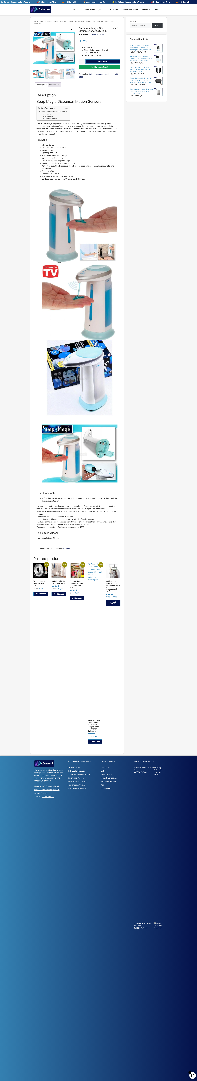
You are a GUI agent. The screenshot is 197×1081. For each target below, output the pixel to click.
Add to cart (103, 61)
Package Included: (51, 118)
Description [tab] (42, 85)
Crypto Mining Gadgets (92, 9)
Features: (48, 114)
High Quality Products (76, 771)
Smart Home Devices (130, 9)
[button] (72, 30)
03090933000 (48, 797)
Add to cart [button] (41, 594)
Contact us (146, 9)
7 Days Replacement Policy (79, 774)
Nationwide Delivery (76, 778)
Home (35, 21)
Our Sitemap (106, 788)
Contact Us (105, 767)
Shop (73, 9)
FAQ (102, 771)
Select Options (113, 603)
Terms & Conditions (109, 778)
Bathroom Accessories (68, 21)
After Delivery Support (77, 788)
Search (133, 21)
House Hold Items (51, 21)
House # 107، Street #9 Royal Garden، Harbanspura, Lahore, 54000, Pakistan (47, 789)
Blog (102, 785)
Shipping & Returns (108, 781)
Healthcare (114, 9)
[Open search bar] (164, 9)
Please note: (49, 116)
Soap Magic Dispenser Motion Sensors (53, 112)
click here (67, 549)
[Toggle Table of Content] (65, 108)
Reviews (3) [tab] (54, 85)
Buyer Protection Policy (77, 781)
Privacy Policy (106, 774)
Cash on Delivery (74, 767)
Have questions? (101, 67)
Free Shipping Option (76, 785)
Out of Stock (95, 742)
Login (157, 9)
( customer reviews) (97, 34)
